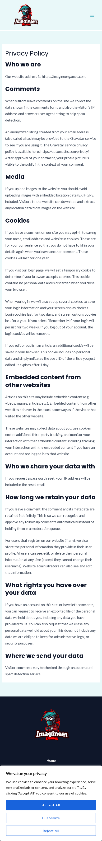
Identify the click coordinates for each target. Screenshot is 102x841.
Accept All (51, 805)
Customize (51, 818)
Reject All (51, 831)
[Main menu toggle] (92, 15)
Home (51, 760)
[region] (51, 803)
